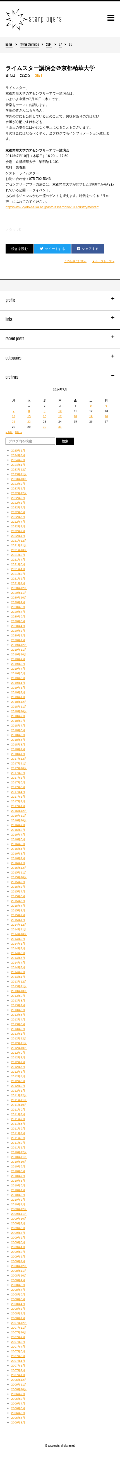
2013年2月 (18, 1029)
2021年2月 (18, 578)
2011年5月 (18, 1128)
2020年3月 (18, 630)
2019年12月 (19, 644)
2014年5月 (18, 957)
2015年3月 (18, 910)
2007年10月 (19, 1332)
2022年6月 (18, 512)
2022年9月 (18, 497)
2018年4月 (18, 739)
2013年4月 (18, 1019)
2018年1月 (18, 754)
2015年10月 (19, 877)
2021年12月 (19, 540)
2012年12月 (19, 1038)
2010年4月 (18, 1190)
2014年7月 (18, 948)
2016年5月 (18, 844)
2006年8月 (18, 1398)
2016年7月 (18, 834)
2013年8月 (18, 1000)
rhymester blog (29, 45)
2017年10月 (19, 768)
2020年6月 (18, 616)
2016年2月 (18, 858)
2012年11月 (19, 1043)
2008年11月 (19, 1270)
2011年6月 (18, 1123)
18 (75, 416)
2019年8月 (18, 663)
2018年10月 (19, 711)
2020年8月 (18, 607)
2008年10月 (19, 1275)
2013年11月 (19, 986)
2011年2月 (18, 1142)
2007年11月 (19, 1327)
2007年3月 (18, 1365)
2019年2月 (18, 692)
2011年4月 (18, 1133)
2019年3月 (18, 687)
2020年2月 (18, 635)
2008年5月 (18, 1299)
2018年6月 (18, 730)
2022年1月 (18, 535)
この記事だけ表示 (75, 261)
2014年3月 (18, 967)
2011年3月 (18, 1138)
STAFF (38, 76)
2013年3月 (18, 1024)
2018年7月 (18, 725)
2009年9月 (18, 1223)
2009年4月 (18, 1247)
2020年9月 (18, 602)
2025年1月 (18, 450)
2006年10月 (19, 1389)
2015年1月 (18, 919)
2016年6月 (18, 839)
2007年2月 (18, 1370)
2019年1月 (18, 697)
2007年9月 (18, 1337)
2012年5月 (18, 1071)
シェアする (90, 249)
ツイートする (55, 249)
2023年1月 (18, 488)
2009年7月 (18, 1232)
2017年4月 (18, 791)
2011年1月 (18, 1147)
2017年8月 (18, 777)
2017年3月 (18, 796)
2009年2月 (18, 1256)
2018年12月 (19, 701)
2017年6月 (18, 782)
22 (29, 421)
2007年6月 (18, 1351)
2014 (49, 45)
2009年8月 (18, 1228)
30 (44, 426)
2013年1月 (18, 1033)
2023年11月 (19, 474)
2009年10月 (19, 1218)
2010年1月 (18, 1204)
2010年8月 (18, 1171)
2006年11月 (19, 1384)
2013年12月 (19, 981)
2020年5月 (18, 621)
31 (60, 426)
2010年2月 (18, 1199)
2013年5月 (18, 1014)
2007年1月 (18, 1375)
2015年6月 (18, 896)
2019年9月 (18, 659)
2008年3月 (18, 1308)
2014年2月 (18, 972)
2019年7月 (18, 668)
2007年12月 (19, 1322)
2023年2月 (18, 483)
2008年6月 (18, 1294)
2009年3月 (18, 1251)
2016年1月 (18, 863)
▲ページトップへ (103, 261)
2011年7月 (18, 1119)
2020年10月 (19, 597)
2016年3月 (18, 853)
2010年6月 (18, 1180)
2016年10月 (19, 820)
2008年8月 (18, 1285)
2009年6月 (18, 1237)
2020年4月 (18, 626)
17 (60, 416)
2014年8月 (18, 943)
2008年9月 (18, 1280)
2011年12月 (19, 1095)
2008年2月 (18, 1313)
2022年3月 (18, 526)
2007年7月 (18, 1346)
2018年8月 (18, 720)
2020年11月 (19, 592)
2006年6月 (18, 1408)
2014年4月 (18, 962)
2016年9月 (18, 825)
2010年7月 (18, 1175)
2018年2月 (18, 749)
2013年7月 (18, 1005)
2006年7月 (18, 1403)
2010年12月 (19, 1152)
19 (91, 416)
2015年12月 (19, 867)
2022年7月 (18, 507)
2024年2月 (18, 460)
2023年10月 (19, 479)
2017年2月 (18, 801)
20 (106, 416)
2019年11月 (19, 649)
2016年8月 (18, 829)
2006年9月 (18, 1394)
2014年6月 (18, 953)
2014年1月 (18, 976)
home (9, 45)
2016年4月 (18, 848)
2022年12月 (19, 493)
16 (44, 416)
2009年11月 (19, 1213)
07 (60, 45)
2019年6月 (18, 673)
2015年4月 (18, 905)
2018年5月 (18, 735)
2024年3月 (18, 455)
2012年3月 (18, 1081)
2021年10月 (19, 550)
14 (13, 416)
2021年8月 (18, 554)
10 (60, 410)
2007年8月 (18, 1341)
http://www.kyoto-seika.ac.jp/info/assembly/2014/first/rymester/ (52, 207)
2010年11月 (19, 1157)
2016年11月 (19, 815)
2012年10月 (19, 1047)
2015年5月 (18, 900)
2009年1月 (18, 1261)
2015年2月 (18, 915)
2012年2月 (18, 1085)
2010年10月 (19, 1161)
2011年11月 (19, 1100)
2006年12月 (19, 1379)
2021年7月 (18, 559)
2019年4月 (18, 682)
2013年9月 (18, 995)
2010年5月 (18, 1185)
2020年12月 (19, 588)
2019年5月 (18, 678)
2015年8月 (18, 886)
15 (29, 416)
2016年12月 (19, 810)
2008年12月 (19, 1266)
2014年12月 (19, 924)
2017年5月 (18, 787)
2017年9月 (18, 772)
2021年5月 (18, 564)
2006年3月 (18, 1422)
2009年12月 (19, 1209)
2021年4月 (18, 569)
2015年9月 (18, 882)
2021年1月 (18, 583)
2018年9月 (18, 716)
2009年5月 (18, 1242)
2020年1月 (18, 640)
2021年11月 (19, 545)
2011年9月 (18, 1109)
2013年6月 (18, 1010)
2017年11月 (19, 763)
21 (13, 421)
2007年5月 (18, 1356)
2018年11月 (19, 706)
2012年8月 (18, 1057)
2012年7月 (18, 1062)
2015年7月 (18, 891)
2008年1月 (18, 1318)
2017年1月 (18, 806)
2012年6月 (18, 1066)
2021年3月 (18, 573)
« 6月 (9, 432)
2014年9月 (18, 938)
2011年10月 (19, 1104)
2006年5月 (18, 1413)
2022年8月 (18, 502)
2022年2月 (18, 531)
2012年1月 (18, 1090)
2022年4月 (18, 521)
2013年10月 (19, 991)
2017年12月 (19, 758)
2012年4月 (18, 1076)
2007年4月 (18, 1360)
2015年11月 (19, 872)
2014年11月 (19, 929)
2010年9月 (18, 1166)
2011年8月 (18, 1114)
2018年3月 (18, 744)
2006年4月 (18, 1417)
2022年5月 (18, 516)
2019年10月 (19, 654)
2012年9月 (18, 1052)
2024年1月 (18, 464)
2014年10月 (19, 934)
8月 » (18, 432)
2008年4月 (18, 1303)
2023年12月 (19, 469)
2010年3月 (18, 1194)
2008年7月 (18, 1289)
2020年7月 (18, 611)
